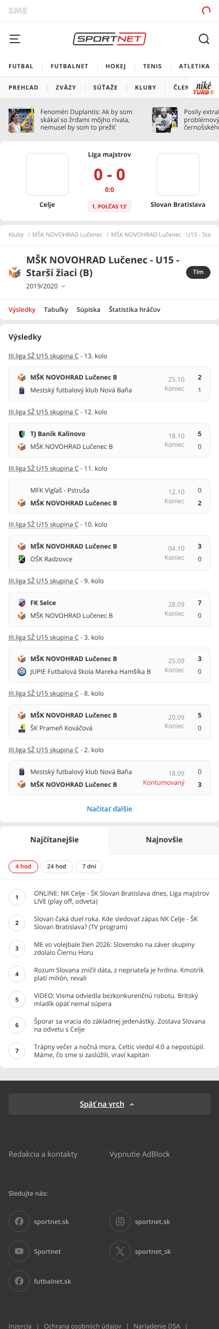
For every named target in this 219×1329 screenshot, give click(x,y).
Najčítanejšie (54, 840)
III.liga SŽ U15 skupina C (44, 355)
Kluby (16, 235)
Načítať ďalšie (109, 808)
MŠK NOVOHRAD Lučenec (67, 235)
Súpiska (88, 309)
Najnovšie (164, 840)
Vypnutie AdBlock (140, 1154)
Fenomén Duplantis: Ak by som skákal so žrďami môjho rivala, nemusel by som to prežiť (86, 119)
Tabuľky (56, 309)
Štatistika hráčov (135, 309)
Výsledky (22, 309)
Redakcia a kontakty (43, 1154)
